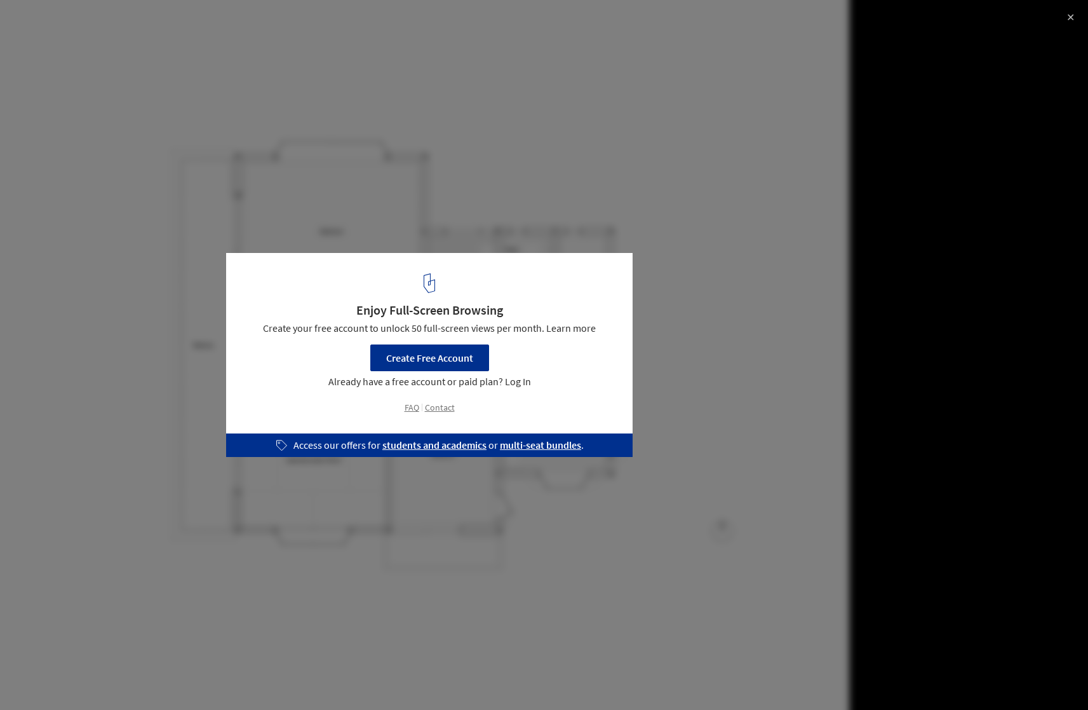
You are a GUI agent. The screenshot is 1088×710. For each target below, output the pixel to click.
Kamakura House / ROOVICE (101, 23)
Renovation (44, 677)
